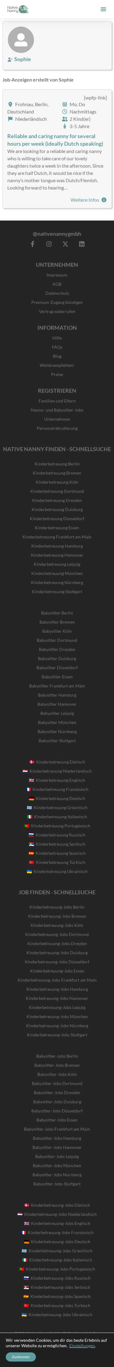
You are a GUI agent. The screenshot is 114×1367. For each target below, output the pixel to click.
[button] (103, 9)
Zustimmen (21, 1357)
